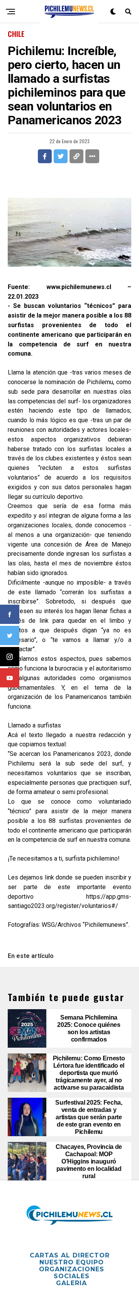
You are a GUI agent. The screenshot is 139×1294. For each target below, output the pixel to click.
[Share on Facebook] (45, 156)
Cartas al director (70, 1255)
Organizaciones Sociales (71, 1273)
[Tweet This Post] (61, 156)
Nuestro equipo (71, 1262)
